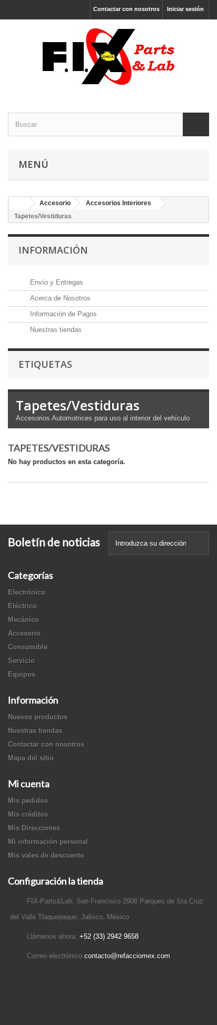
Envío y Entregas (55, 282)
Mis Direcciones (34, 828)
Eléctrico (22, 606)
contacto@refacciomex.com (127, 956)
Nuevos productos (37, 717)
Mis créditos (28, 814)
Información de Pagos (62, 314)
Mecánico (23, 620)
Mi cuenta (29, 783)
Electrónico (26, 592)
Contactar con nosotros (126, 9)
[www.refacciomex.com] (108, 56)
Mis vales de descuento (46, 855)
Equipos (21, 674)
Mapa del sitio (31, 758)
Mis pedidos (28, 801)
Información (53, 250)
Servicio (21, 661)
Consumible (27, 647)
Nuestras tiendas (55, 330)
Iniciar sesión (185, 9)
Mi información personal (48, 842)
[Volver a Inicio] (19, 203)
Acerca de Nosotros (59, 298)
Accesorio (24, 633)
